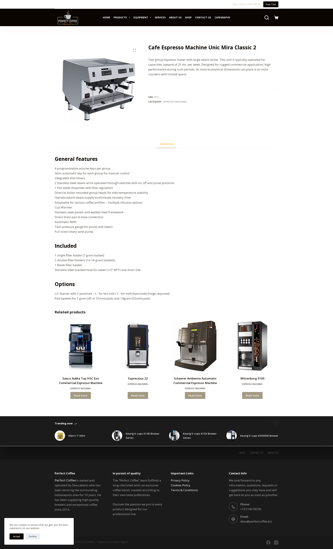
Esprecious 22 (138, 378)
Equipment (141, 17)
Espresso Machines (175, 101)
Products (120, 17)
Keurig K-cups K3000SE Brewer (259, 435)
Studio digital (120, 542)
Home (106, 17)
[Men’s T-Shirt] (60, 435)
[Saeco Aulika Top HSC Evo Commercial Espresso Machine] (81, 346)
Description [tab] (166, 144)
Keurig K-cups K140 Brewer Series (142, 436)
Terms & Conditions (184, 490)
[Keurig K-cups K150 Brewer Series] (174, 435)
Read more (80, 395)
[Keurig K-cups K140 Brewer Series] (117, 435)
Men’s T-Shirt (77, 435)
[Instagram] (276, 542)
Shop (188, 17)
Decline (33, 536)
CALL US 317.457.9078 (246, 4)
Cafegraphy (222, 17)
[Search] (266, 17)
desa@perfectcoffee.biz (256, 521)
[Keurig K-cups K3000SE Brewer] (231, 435)
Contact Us (203, 17)
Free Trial (271, 4)
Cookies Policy (180, 485)
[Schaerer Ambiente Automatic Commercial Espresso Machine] (195, 346)
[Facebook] (268, 542)
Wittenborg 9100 (252, 378)
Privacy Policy (180, 480)
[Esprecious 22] (138, 346)
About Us (175, 17)
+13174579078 (250, 509)
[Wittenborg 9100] (252, 346)
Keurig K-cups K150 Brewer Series (200, 436)
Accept (16, 536)
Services (160, 17)
